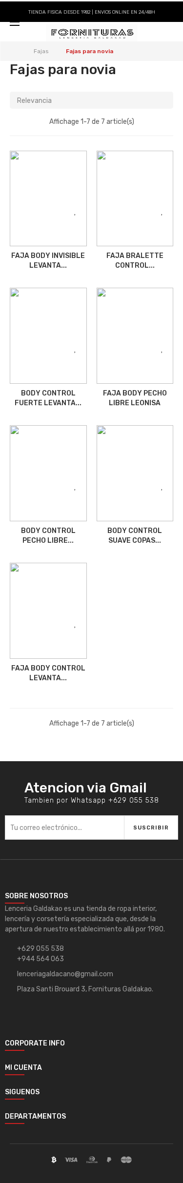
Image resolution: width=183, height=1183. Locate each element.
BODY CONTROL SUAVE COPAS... (134, 536)
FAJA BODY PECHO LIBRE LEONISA (135, 398)
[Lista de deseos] (75, 211)
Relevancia (92, 100)
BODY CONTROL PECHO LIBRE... (48, 536)
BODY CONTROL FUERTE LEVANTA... (48, 398)
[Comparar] (75, 234)
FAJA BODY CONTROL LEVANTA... (48, 673)
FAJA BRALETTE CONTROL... (134, 261)
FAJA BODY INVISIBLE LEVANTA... (48, 261)
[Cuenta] (168, 10)
